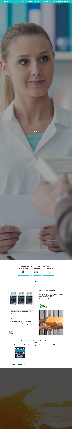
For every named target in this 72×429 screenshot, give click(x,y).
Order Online (64, 1)
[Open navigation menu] (67, 1)
